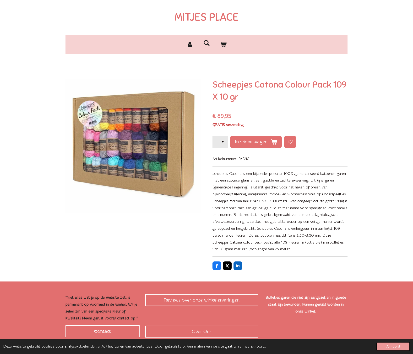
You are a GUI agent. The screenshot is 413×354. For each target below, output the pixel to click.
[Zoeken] (206, 43)
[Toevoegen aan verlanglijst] (290, 142)
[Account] (190, 44)
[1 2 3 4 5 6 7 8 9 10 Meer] (220, 142)
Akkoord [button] (393, 346)
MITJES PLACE (206, 17)
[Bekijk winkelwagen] (223, 44)
